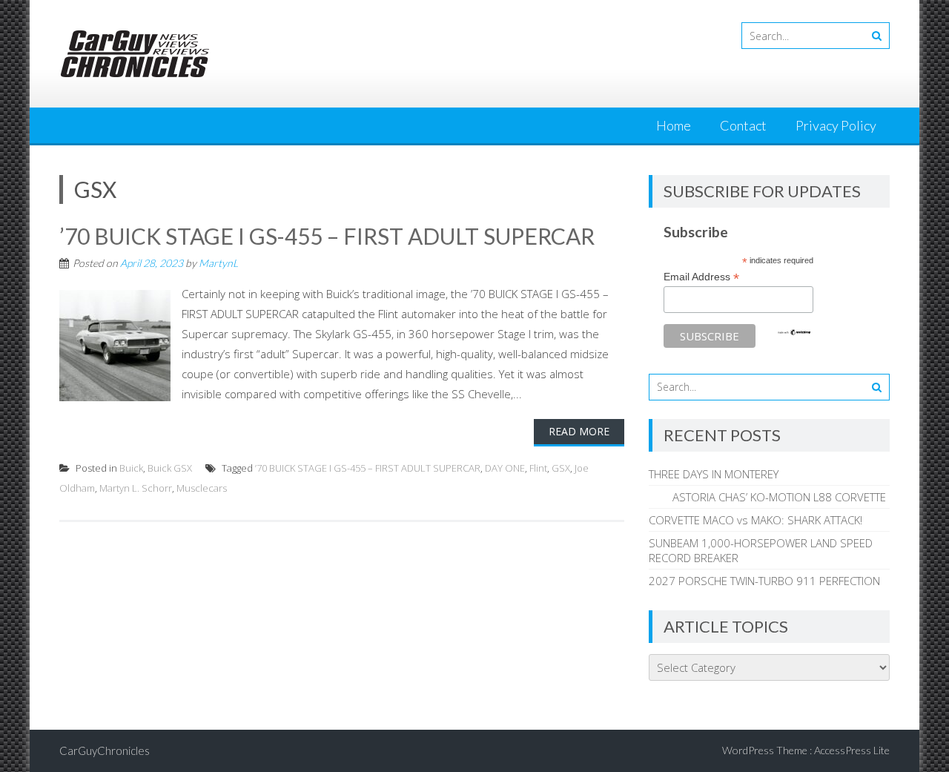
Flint (538, 468)
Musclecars (201, 488)
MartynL (218, 263)
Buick (131, 468)
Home (673, 125)
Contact (743, 125)
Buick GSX (170, 468)
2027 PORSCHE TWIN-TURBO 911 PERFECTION (764, 580)
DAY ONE (505, 468)
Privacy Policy (836, 125)
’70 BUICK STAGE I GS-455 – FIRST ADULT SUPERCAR (327, 235)
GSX (561, 468)
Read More (579, 431)
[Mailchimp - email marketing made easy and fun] (794, 332)
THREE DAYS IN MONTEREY (713, 473)
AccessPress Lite (852, 750)
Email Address (701, 277)
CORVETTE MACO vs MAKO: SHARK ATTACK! (755, 519)
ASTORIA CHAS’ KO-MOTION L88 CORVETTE (767, 496)
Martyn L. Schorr (135, 488)
